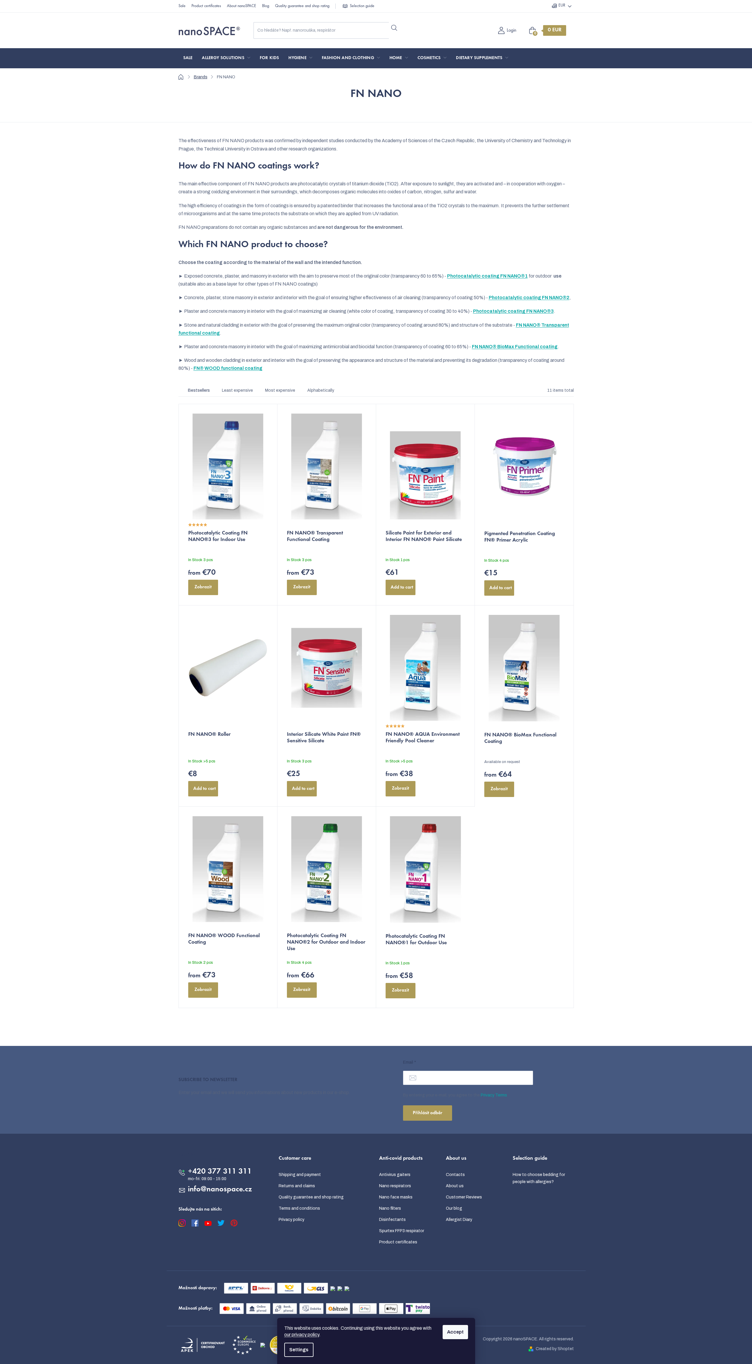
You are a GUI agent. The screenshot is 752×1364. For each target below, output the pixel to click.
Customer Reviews (464, 1197)
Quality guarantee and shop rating (302, 6)
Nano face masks (395, 1197)
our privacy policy (301, 1334)
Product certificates (206, 6)
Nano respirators (395, 1186)
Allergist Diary (459, 1219)
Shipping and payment (300, 1174)
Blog (265, 6)
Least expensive (237, 390)
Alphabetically (320, 390)
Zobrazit (203, 587)
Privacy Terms (494, 1095)
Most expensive (280, 390)
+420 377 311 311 (220, 1172)
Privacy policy (291, 1219)
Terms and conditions (299, 1208)
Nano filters (390, 1208)
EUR (561, 6)
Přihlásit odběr (427, 1113)
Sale (182, 6)
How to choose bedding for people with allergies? (539, 1178)
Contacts (455, 1174)
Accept (455, 1331)
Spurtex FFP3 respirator (401, 1231)
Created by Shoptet (555, 1349)
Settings (298, 1349)
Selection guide (362, 6)
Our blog (454, 1208)
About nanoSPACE (241, 6)
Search (394, 28)
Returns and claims (297, 1186)
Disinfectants (392, 1219)
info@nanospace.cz (220, 1189)
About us (455, 1186)
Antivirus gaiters (394, 1174)
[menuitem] (187, 58)
